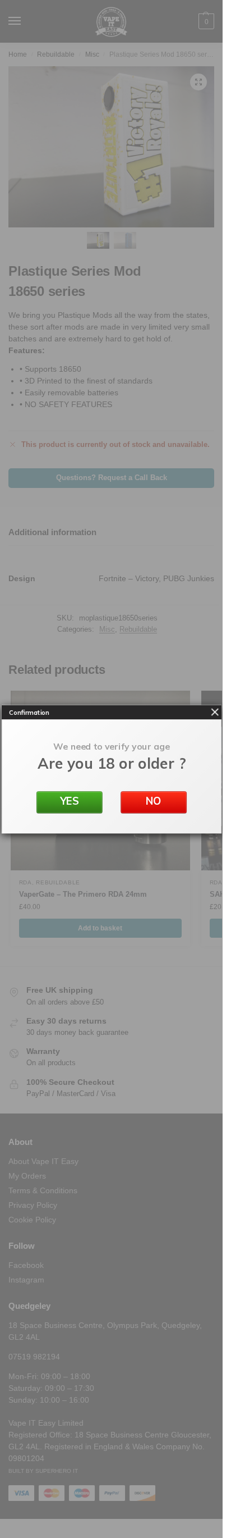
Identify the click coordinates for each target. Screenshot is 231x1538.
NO (153, 801)
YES (69, 801)
